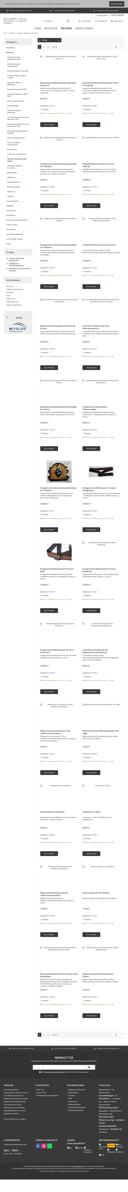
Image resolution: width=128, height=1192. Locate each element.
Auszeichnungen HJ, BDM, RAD (17, 95)
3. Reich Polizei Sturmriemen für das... (99, 245)
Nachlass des (106, 1116)
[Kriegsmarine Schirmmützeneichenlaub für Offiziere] (59, 147)
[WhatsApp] (49, 1145)
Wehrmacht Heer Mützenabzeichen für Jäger (100, 732)
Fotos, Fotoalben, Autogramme (14, 143)
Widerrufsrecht (12, 302)
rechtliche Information (77, 1107)
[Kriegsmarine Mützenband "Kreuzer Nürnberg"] (101, 552)
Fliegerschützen (104, 1090)
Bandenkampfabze (108, 1126)
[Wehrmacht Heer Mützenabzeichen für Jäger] (101, 714)
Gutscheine (11, 229)
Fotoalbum (103, 1132)
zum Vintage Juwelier (14, 239)
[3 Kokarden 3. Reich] (101, 795)
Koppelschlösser (13, 182)
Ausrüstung (12, 149)
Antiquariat (10, 215)
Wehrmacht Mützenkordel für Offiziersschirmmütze (54, 894)
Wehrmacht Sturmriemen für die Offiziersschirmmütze (55, 732)
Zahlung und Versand (14, 289)
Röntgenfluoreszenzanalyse (48, 1095)
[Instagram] (43, 1145)
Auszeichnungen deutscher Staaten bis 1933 (18, 125)
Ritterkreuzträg (106, 1120)
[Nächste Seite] (43, 47)
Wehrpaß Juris (104, 1129)
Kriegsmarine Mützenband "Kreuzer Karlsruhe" (57, 651)
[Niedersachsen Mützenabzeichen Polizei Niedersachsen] (101, 957)
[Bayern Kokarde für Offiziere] (101, 876)
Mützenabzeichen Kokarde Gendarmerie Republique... (59, 975)
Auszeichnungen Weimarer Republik (17, 132)
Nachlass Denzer (110, 1101)
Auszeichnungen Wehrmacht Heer (14, 58)
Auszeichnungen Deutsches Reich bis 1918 (18, 118)
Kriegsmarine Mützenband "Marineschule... (94, 408)
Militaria (10, 52)
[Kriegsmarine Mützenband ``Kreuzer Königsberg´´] (101, 471)
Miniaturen (11, 177)
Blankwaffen (12, 172)
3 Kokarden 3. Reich (91, 812)
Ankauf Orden (12, 225)
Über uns (10, 286)
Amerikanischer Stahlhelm (52, 812)
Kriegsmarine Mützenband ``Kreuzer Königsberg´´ (99, 489)
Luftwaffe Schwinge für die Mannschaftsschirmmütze (95, 651)
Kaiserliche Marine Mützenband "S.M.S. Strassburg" (100, 84)
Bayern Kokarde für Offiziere (96, 893)
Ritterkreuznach (108, 1107)
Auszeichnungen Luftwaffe (17, 71)
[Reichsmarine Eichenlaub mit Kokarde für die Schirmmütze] (59, 309)
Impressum (10, 299)
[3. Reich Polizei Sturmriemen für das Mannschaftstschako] (101, 228)
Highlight (10, 206)
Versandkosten (77, 1166)
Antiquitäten (11, 210)
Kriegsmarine (103, 1111)
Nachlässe (11, 191)
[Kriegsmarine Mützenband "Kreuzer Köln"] (59, 552)
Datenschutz (73, 1092)
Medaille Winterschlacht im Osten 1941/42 (98, 165)
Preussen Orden (104, 1105)
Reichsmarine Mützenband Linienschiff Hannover (58, 84)
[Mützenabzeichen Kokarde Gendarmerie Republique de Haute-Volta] (59, 957)
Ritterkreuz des (116, 1111)
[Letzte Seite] (48, 47)
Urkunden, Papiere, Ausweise (14, 167)
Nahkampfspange (105, 1114)
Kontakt (9, 292)
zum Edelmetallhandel (14, 234)
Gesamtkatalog (12, 201)
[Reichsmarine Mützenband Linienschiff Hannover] (59, 66)
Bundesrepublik (13, 187)
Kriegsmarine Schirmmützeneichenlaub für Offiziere (58, 165)
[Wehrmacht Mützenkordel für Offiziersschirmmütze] (59, 876)
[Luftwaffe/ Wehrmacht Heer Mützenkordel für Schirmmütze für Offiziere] (101, 309)
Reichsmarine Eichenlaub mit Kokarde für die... (57, 327)
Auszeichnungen (106, 1095)
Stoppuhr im (116, 1129)
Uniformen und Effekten (16, 154)
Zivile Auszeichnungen (16, 138)
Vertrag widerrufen (13, 305)
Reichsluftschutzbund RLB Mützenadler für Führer (58, 408)
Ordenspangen (13, 106)
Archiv (8, 244)
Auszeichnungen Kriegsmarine (13, 65)
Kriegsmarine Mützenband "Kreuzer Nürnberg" (99, 570)
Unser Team (41, 1092)
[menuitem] (93, 15)
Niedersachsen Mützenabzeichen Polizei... (97, 975)
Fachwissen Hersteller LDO (17, 220)
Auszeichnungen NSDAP (17, 89)
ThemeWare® (84, 1171)
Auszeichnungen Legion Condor (16, 76)
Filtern (44, 40)
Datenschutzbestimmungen (54, 1072)
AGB (8, 295)
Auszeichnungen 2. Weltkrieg (14, 83)
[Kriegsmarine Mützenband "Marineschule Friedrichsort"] (101, 390)
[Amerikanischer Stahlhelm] (59, 795)
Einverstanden (117, 4)
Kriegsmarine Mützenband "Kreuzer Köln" (57, 570)
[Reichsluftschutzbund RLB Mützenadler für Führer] (59, 390)
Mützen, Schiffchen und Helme (16, 160)
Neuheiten (10, 48)
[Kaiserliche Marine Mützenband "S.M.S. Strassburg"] (101, 66)
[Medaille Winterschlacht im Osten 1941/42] (101, 147)
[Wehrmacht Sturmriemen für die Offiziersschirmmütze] (59, 714)
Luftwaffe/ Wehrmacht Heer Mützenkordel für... (95, 327)
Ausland (10, 196)
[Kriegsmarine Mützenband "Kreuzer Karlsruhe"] (59, 633)
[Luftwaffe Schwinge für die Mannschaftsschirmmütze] (101, 633)
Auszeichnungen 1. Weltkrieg (14, 111)
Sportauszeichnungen (15, 101)
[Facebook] (38, 1145)
